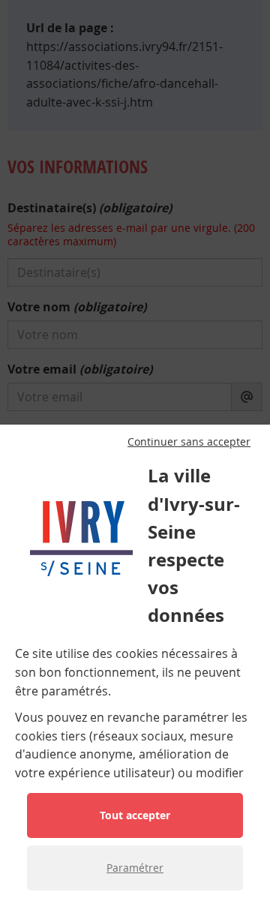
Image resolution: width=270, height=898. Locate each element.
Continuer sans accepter (189, 442)
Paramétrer (135, 867)
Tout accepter (135, 815)
